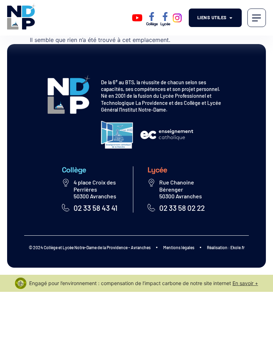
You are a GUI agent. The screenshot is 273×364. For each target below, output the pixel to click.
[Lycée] (165, 16)
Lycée (165, 23)
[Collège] (151, 16)
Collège (151, 23)
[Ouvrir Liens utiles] (231, 17)
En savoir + (245, 283)
